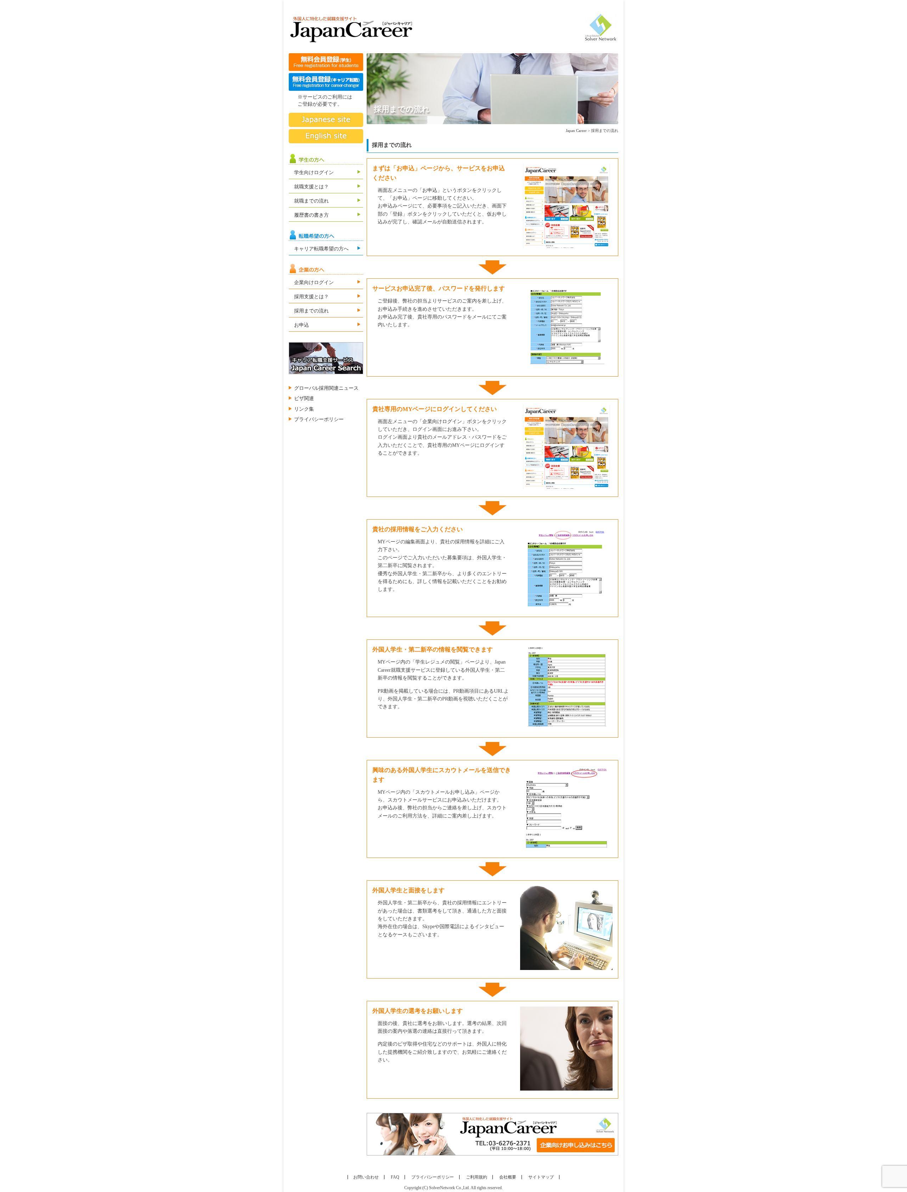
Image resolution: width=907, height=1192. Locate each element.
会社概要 (507, 1177)
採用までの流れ (311, 311)
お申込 (301, 325)
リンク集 (304, 409)
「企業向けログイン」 (442, 421)
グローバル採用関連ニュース (326, 388)
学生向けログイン (314, 172)
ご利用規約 (476, 1177)
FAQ (395, 1177)
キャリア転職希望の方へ (321, 248)
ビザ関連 (304, 398)
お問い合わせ (366, 1177)
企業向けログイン (314, 282)
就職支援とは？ (311, 186)
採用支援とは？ (311, 296)
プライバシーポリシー (319, 419)
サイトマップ (541, 1177)
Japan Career (576, 130)
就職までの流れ (311, 201)
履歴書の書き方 (311, 215)
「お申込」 (429, 190)
